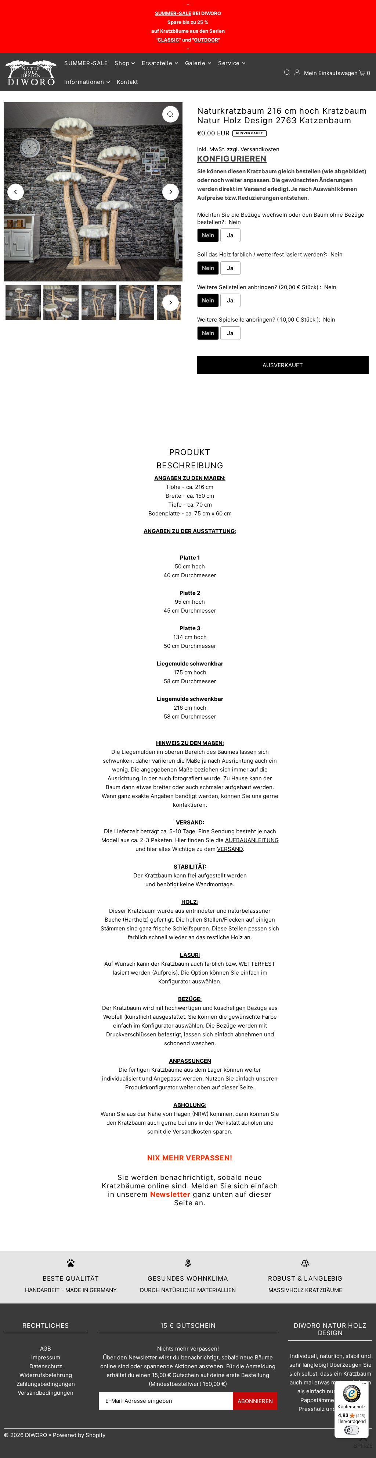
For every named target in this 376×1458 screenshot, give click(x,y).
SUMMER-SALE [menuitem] (86, 63)
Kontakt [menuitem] (127, 81)
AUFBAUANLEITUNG (252, 840)
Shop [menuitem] (122, 63)
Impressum (45, 1357)
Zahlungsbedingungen (46, 1383)
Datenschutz (45, 1366)
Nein (208, 235)
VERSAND (230, 848)
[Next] (170, 192)
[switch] (351, 1430)
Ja (230, 235)
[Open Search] (287, 72)
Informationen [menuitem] (84, 81)
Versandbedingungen (45, 1392)
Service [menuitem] (229, 63)
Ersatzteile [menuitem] (157, 63)
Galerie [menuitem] (195, 63)
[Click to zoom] (170, 114)
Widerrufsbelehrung (45, 1375)
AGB (45, 1348)
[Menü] (364, 1385)
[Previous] (15, 192)
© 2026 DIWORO (25, 1435)
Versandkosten (260, 149)
